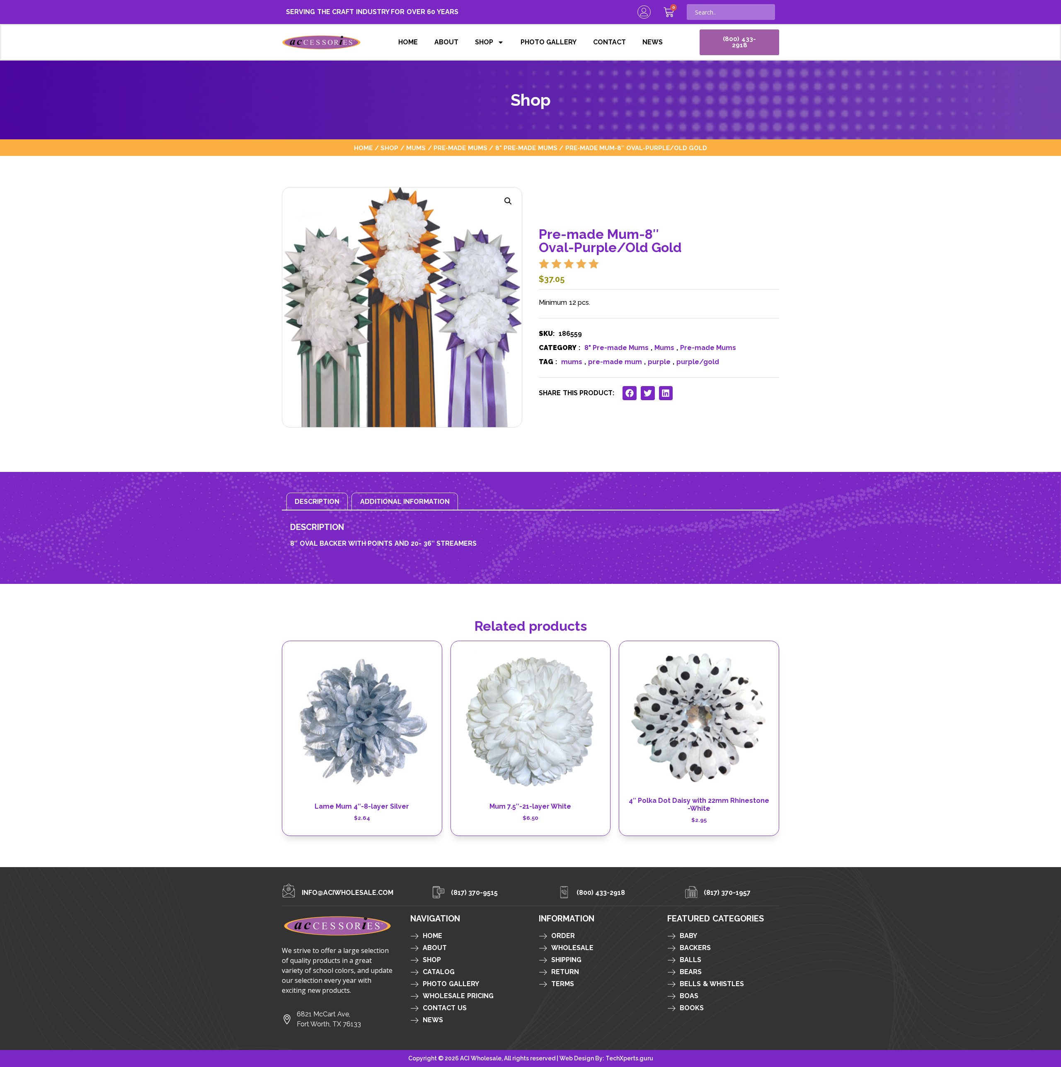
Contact (609, 42)
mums (571, 362)
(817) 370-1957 (727, 893)
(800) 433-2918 (601, 893)
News (652, 42)
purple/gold (697, 362)
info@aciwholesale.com (347, 893)
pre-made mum (615, 362)
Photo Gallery (549, 42)
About (446, 42)
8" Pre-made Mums (526, 147)
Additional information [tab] (405, 502)
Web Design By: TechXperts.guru (606, 1058)
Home (408, 42)
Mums (416, 147)
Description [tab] (317, 502)
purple (659, 362)
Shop (484, 42)
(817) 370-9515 (474, 893)
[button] (508, 201)
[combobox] (731, 12)
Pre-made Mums (460, 147)
